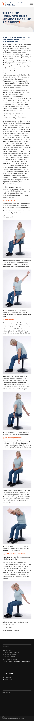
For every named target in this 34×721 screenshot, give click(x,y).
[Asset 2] (12, 3)
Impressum (7, 678)
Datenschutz (7, 680)
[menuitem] (30, 3)
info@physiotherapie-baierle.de (19, 661)
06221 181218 (12, 659)
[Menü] (30, 3)
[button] (3, 718)
